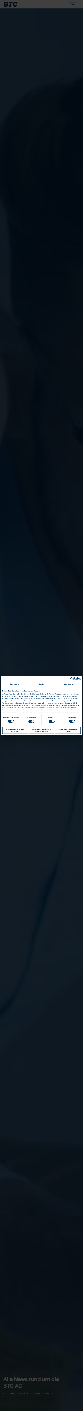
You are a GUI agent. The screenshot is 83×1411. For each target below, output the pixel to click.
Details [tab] (41, 684)
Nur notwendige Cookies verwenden (15, 730)
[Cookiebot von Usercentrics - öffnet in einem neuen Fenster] (72, 678)
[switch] (31, 721)
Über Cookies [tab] (68, 684)
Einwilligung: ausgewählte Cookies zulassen (41, 730)
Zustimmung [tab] (14, 684)
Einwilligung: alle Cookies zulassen (68, 730)
